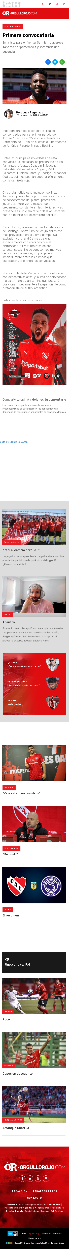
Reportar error (45, 1191)
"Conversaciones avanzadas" (24, 666)
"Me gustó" (10, 854)
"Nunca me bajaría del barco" (24, 685)
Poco (6, 1019)
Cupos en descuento (18, 1073)
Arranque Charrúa (16, 1128)
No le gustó (14, 704)
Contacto (34, 1198)
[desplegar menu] (64, 13)
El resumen (11, 915)
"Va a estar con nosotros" (21, 793)
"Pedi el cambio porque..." (21, 550)
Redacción (19, 1191)
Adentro (9, 622)
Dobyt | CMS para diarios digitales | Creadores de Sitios (39, 1243)
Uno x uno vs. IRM (17, 964)
